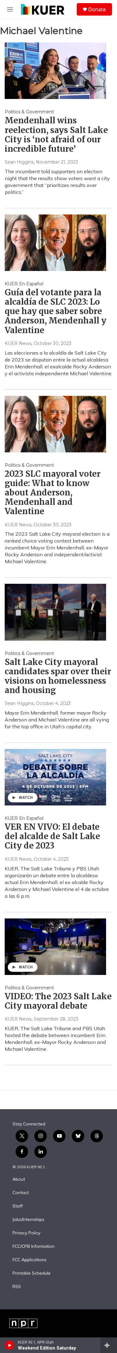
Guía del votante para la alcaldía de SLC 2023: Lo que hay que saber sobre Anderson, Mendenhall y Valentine (55, 311)
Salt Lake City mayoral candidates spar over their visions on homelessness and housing (58, 676)
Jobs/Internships (28, 1219)
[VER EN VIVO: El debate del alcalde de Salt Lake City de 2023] (55, 777)
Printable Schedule (31, 1273)
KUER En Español (24, 284)
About (18, 1179)
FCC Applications (29, 1259)
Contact (20, 1192)
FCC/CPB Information (33, 1246)
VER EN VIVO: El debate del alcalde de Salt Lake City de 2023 (52, 836)
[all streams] (108, 1345)
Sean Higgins (19, 162)
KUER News (18, 343)
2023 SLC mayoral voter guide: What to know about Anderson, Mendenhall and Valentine (52, 493)
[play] (9, 1345)
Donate (97, 9)
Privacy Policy (26, 1233)
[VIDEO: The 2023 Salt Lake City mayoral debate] (55, 946)
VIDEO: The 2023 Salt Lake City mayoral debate (58, 1001)
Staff (17, 1206)
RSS (16, 1286)
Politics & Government (29, 112)
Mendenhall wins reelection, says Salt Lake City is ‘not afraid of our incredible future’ (56, 134)
